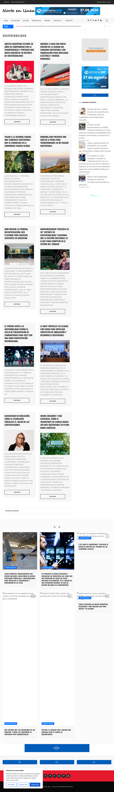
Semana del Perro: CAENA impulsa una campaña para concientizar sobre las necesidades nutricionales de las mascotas (94, 114)
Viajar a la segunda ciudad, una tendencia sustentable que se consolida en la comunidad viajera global (18, 141)
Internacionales (10, 567)
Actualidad (15, 20)
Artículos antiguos (12, 511)
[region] (23, 778)
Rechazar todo (23, 784)
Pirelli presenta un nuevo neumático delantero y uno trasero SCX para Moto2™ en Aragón (93, 606)
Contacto (6, 2)
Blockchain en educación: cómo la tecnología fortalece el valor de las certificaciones (17, 420)
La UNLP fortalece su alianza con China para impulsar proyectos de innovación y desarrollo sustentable (54, 330)
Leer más (17, 121)
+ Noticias (57, 20)
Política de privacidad (17, 2)
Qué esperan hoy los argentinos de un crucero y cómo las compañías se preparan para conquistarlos (19, 732)
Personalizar (11, 784)
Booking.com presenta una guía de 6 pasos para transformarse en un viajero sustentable (54, 141)
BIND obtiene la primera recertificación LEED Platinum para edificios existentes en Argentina (16, 233)
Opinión (47, 20)
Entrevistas (36, 20)
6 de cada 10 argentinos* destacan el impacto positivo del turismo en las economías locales (93, 546)
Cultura (26, 20)
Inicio (6, 20)
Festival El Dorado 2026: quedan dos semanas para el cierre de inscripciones (56, 732)
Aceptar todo (35, 784)
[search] (107, 20)
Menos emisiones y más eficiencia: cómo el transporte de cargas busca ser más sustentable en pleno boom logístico (54, 421)
